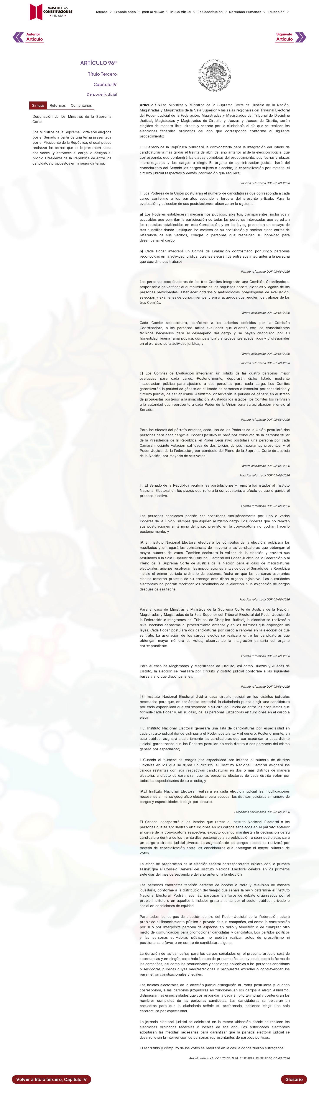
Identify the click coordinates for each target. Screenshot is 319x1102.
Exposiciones (125, 12)
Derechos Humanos (245, 12)
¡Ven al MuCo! (153, 12)
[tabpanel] (72, 143)
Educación (276, 12)
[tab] (38, 105)
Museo (101, 12)
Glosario (294, 1079)
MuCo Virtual (180, 12)
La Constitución (210, 12)
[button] (109, 12)
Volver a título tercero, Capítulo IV (51, 1079)
